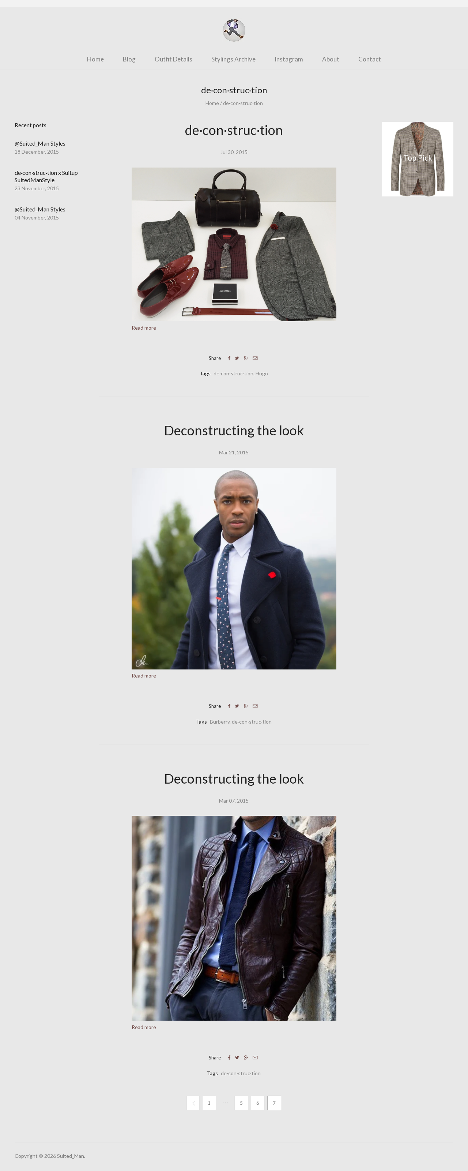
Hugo (262, 373)
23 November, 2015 (37, 188)
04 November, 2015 (37, 217)
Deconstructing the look (234, 430)
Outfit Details (173, 59)
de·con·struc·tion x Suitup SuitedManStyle (46, 176)
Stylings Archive (233, 59)
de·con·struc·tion (243, 103)
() (449, 58)
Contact (369, 59)
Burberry (220, 721)
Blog (129, 59)
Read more (144, 327)
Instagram (289, 59)
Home (95, 59)
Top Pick (417, 157)
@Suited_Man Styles (40, 143)
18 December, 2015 (37, 152)
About (330, 59)
